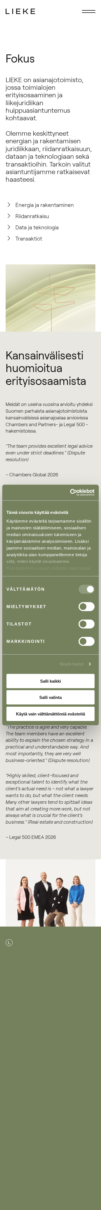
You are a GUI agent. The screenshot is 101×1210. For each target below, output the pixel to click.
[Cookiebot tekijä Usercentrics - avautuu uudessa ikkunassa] (71, 492)
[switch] (87, 606)
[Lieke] (20, 11)
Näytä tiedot (72, 664)
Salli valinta (50, 697)
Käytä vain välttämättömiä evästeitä (50, 713)
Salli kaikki (50, 680)
